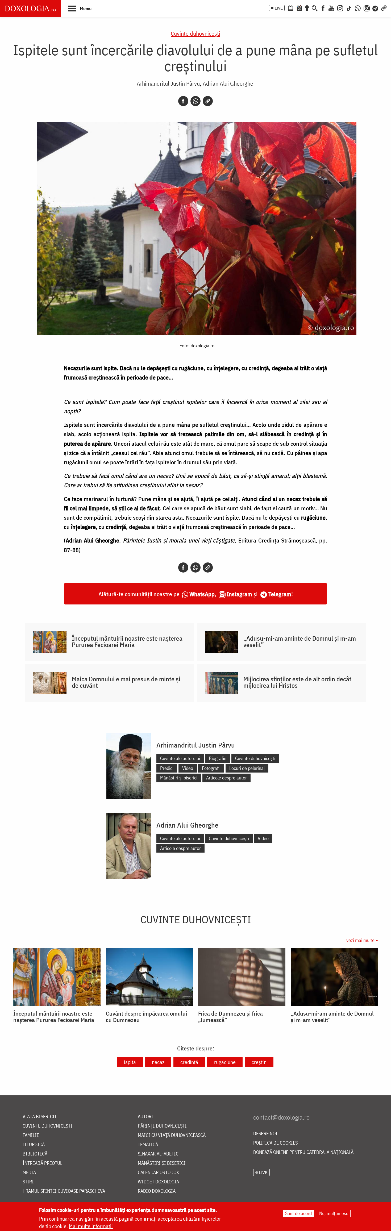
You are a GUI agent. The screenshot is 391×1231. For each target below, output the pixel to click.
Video (187, 768)
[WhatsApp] (357, 8)
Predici (166, 768)
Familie (31, 1135)
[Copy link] (208, 101)
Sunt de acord (298, 1213)
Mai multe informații (91, 1226)
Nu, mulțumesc (333, 1213)
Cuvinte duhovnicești (195, 33)
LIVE (279, 8)
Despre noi (265, 1134)
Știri (28, 1182)
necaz (158, 1062)
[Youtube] (331, 8)
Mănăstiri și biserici (178, 778)
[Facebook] (323, 8)
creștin (259, 1062)
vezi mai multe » (362, 940)
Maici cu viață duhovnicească (172, 1135)
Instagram (239, 594)
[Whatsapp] (195, 101)
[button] (79, 8)
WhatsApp (202, 594)
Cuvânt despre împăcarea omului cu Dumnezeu (146, 1016)
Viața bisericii (39, 1117)
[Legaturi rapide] (384, 8)
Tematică (148, 1144)
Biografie (217, 758)
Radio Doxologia (157, 1191)
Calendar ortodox (158, 1172)
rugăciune (225, 1062)
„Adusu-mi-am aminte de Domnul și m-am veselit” (299, 641)
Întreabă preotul (42, 1163)
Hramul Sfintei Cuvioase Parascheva (64, 1191)
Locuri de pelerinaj (247, 768)
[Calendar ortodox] (290, 8)
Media (29, 1172)
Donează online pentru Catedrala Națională (303, 1152)
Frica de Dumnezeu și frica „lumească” (230, 1016)
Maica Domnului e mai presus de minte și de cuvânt (126, 682)
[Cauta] (314, 8)
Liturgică (34, 1144)
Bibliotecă (35, 1154)
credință (189, 1062)
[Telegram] (375, 8)
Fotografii (211, 768)
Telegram (279, 594)
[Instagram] (340, 8)
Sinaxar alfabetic (158, 1154)
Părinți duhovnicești (162, 1126)
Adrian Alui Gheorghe (228, 83)
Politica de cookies (275, 1143)
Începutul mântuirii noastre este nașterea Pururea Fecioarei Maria (127, 641)
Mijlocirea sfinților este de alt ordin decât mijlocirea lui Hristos (297, 682)
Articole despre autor (226, 778)
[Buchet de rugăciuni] (307, 8)
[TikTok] (349, 8)
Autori (145, 1117)
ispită (130, 1062)
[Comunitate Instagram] (367, 8)
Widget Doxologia (158, 1182)
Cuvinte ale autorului (180, 758)
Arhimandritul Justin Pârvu (168, 83)
